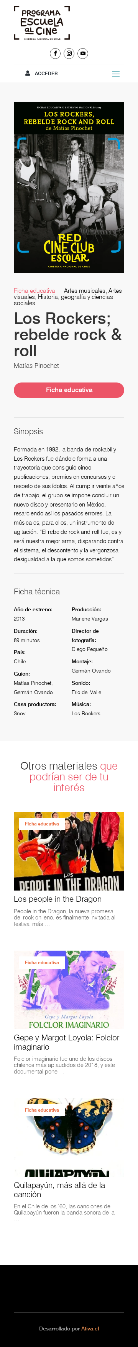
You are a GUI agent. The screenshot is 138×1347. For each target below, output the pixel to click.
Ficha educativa (69, 390)
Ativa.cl (90, 1328)
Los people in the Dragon (58, 898)
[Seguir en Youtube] (82, 53)
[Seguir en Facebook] (55, 53)
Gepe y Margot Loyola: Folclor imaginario (66, 1042)
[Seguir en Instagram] (69, 53)
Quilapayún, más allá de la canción (59, 1189)
